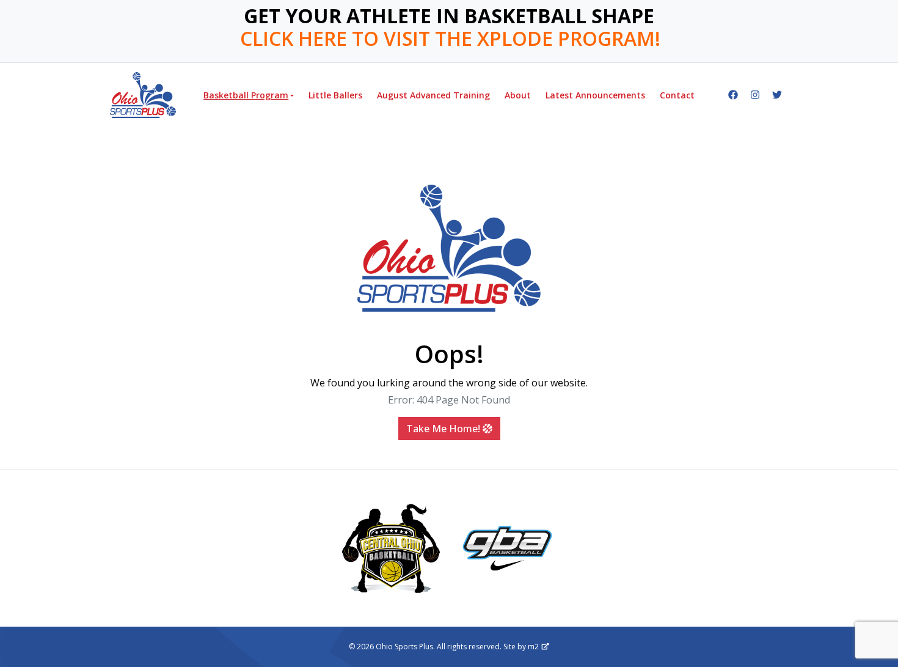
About (518, 95)
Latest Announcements (595, 95)
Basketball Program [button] (245, 95)
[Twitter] (777, 95)
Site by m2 (521, 646)
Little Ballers (335, 95)
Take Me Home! (444, 428)
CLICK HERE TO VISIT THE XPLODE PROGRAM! (450, 39)
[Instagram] (755, 95)
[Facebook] (733, 95)
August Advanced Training (433, 95)
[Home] (143, 95)
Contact (677, 95)
